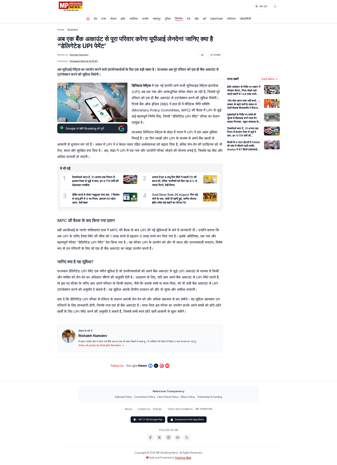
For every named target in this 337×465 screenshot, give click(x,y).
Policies (157, 408)
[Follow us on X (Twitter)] (156, 366)
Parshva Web (183, 457)
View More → (269, 78)
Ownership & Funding (209, 396)
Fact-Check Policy (168, 396)
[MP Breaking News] (70, 6)
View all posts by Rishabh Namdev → (101, 345)
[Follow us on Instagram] (162, 366)
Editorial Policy (123, 396)
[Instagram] (168, 437)
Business (73, 29)
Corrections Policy (144, 396)
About (128, 408)
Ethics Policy (188, 396)
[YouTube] (177, 437)
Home (60, 29)
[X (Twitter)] (159, 437)
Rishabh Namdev (79, 55)
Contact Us (143, 408)
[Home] (88, 18)
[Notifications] (275, 6)
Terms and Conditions (180, 408)
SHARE (217, 55)
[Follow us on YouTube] (167, 366)
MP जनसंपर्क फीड (204, 408)
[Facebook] (150, 437)
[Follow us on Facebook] (150, 366)
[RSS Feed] (186, 437)
